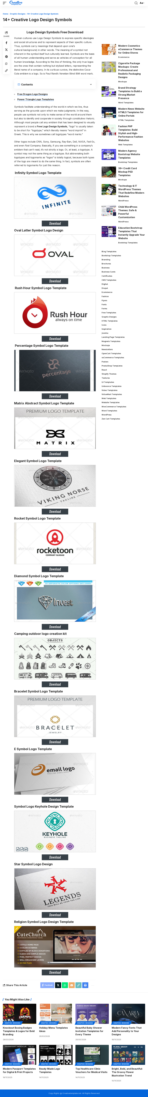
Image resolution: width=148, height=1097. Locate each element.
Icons (104, 325)
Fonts (104, 304)
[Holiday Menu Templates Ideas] (56, 1014)
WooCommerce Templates (114, 406)
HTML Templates (126, 120)
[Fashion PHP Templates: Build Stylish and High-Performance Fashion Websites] (109, 130)
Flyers (104, 300)
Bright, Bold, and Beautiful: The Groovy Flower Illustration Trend (127, 1072)
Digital (105, 284)
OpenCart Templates (111, 353)
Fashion (105, 296)
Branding (106, 259)
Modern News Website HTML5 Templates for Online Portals (131, 112)
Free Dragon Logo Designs (32, 94)
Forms (104, 308)
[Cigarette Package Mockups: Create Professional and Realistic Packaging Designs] (109, 67)
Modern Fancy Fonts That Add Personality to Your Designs (127, 1031)
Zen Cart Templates (111, 419)
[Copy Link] (6, 70)
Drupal (105, 288)
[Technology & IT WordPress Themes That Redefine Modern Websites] (109, 189)
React (104, 370)
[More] (92, 985)
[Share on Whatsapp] (6, 63)
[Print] (85, 985)
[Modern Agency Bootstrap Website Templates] (109, 154)
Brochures (106, 263)
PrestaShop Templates (112, 366)
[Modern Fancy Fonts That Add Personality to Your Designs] (128, 1014)
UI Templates (108, 382)
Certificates (107, 276)
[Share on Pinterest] (6, 56)
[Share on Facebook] (6, 42)
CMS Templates (109, 280)
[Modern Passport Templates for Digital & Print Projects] (19, 1055)
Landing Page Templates (113, 337)
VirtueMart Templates (112, 394)
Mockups (122, 81)
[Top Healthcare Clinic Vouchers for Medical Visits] (92, 1055)
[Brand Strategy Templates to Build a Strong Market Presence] (109, 91)
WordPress (123, 200)
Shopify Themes (109, 374)
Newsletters (107, 349)
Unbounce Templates (111, 386)
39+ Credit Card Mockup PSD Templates (127, 172)
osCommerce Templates (113, 357)
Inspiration (106, 329)
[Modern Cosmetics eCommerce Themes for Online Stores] (109, 49)
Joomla (105, 333)
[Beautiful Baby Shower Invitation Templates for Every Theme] (92, 1014)
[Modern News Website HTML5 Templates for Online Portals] (109, 112)
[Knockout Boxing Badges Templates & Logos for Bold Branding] (19, 1014)
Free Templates (109, 312)
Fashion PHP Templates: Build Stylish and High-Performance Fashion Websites (130, 133)
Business (106, 268)
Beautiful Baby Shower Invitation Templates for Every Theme (89, 1031)
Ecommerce (123, 57)
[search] (136, 3)
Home (5, 14)
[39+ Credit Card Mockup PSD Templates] (109, 172)
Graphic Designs (17, 14)
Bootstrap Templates (128, 162)
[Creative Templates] (16, 3)
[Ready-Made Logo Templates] (56, 1055)
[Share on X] (6, 49)
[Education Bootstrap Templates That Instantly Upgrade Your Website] (109, 231)
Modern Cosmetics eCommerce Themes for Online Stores (130, 49)
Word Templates (126, 102)
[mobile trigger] (5, 3)
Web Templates (125, 144)
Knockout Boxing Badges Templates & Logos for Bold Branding (19, 1031)
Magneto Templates (111, 341)
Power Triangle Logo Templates (35, 99)
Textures (106, 378)
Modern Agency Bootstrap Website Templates (129, 154)
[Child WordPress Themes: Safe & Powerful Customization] (109, 210)
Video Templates (109, 390)
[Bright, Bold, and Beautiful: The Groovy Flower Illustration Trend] (128, 1055)
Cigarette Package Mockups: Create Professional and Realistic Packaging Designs (129, 70)
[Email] (72, 985)
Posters (105, 362)
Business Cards (108, 272)
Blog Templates (109, 251)
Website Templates (111, 402)
